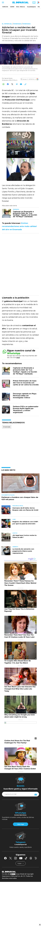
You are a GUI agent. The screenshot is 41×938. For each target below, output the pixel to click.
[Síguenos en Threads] (31, 858)
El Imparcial (7, 24)
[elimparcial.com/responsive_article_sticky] (40, 924)
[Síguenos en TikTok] (26, 858)
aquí (18, 357)
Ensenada (17, 24)
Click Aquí (20, 824)
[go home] (20, 871)
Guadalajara (31, 6)
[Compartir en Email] (21, 84)
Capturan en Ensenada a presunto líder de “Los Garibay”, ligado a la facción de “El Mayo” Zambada (25, 371)
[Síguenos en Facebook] (5, 858)
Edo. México (20, 6)
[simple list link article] (20, 484)
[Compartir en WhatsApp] (3, 84)
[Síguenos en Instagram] (15, 858)
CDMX (12, 6)
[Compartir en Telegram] (16, 84)
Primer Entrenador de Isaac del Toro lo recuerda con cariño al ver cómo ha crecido (26, 383)
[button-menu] (2, 2)
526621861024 (20, 815)
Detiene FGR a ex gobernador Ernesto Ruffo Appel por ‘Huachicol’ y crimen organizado (25, 409)
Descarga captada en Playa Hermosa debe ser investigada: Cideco (24, 396)
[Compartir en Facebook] (7, 84)
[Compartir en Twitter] (12, 84)
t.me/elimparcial (20, 844)
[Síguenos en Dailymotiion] (36, 858)
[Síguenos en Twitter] (10, 858)
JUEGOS (5, 6)
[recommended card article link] (6, 213)
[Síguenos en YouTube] (20, 858)
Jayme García (8, 78)
